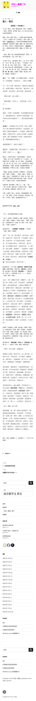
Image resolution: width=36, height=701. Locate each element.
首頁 (4, 504)
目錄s (5, 490)
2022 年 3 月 (6, 580)
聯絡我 (5, 507)
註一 (19, 152)
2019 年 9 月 (6, 594)
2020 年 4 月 (6, 590)
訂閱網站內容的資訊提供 (10, 626)
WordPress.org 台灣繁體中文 (11, 633)
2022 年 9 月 (6, 562)
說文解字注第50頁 (8, 525)
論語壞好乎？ (11, 41)
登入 (4, 622)
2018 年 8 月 (6, 605)
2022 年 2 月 (6, 583)
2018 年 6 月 (6, 612)
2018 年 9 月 (6, 601)
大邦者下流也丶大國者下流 (10, 531)
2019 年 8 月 (6, 597)
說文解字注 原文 (13, 493)
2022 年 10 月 (6, 558)
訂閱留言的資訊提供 (8, 630)
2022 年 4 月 (6, 576)
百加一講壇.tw (18, 4)
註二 (8, 176)
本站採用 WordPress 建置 (10, 697)
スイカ (11, 19)
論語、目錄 (16, 206)
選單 (19, 12)
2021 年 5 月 (6, 587)
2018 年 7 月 (6, 608)
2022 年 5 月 (6, 572)
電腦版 (5, 514)
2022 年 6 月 (6, 569)
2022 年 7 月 (6, 565)
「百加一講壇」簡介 (8, 511)
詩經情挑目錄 (6, 536)
